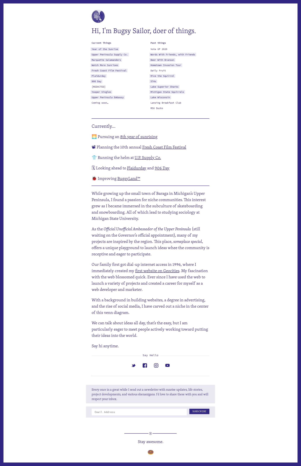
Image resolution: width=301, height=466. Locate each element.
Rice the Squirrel (162, 76)
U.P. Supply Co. (148, 157)
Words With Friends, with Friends (172, 54)
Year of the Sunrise (105, 49)
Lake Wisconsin (160, 97)
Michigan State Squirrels (167, 92)
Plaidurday (99, 76)
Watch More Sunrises (105, 65)
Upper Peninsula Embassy (108, 97)
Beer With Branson (162, 60)
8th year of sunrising (138, 136)
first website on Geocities (157, 270)
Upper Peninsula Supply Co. (110, 54)
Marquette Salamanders (106, 60)
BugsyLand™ (128, 178)
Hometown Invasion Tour (165, 65)
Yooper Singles (101, 92)
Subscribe (199, 411)
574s (153, 81)
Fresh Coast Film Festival (109, 70)
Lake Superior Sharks (164, 87)
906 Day (96, 81)
